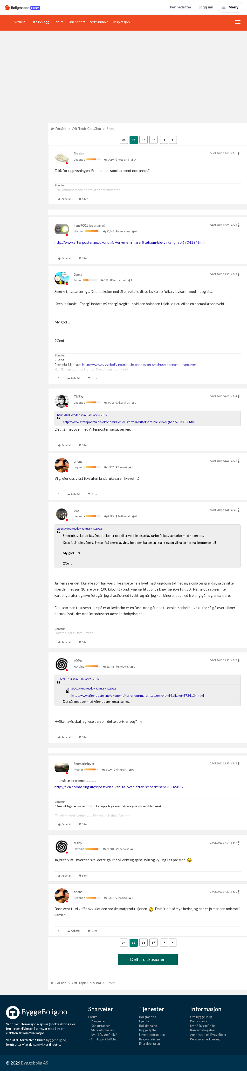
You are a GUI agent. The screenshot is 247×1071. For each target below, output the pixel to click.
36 (143, 140)
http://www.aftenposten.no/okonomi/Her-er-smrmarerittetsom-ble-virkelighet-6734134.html (130, 242)
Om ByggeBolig (201, 1017)
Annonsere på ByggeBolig (208, 1035)
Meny (233, 7)
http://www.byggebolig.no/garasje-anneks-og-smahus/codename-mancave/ (139, 364)
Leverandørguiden (152, 1035)
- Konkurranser (99, 1026)
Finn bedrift (76, 22)
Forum (58, 22)
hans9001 (81, 225)
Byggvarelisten (149, 1039)
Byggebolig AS (34, 1062)
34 (123, 140)
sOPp (78, 661)
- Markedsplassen (101, 1030)
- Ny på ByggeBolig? (102, 1035)
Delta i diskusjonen (147, 959)
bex (76, 510)
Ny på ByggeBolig (202, 1026)
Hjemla (144, 1021)
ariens (78, 461)
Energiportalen (149, 1043)
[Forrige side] (164, 140)
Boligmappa (147, 1017)
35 (133, 140)
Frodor (79, 154)
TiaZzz (78, 397)
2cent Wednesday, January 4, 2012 (79, 528)
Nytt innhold (99, 22)
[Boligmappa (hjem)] (22, 7)
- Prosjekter (97, 1021)
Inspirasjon (121, 22)
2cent (78, 274)
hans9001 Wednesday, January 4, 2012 (82, 415)
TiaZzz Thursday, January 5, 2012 (78, 679)
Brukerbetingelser (202, 1030)
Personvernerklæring (205, 1039)
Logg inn (206, 7)
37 (153, 140)
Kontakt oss (198, 1021)
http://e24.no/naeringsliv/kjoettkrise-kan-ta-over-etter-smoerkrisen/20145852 (119, 787)
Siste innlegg (39, 22)
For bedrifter (180, 7)
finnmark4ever (84, 764)
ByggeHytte (147, 1030)
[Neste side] (173, 140)
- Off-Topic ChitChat (103, 1039)
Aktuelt (19, 22)
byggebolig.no (56, 1040)
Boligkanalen (148, 1026)
